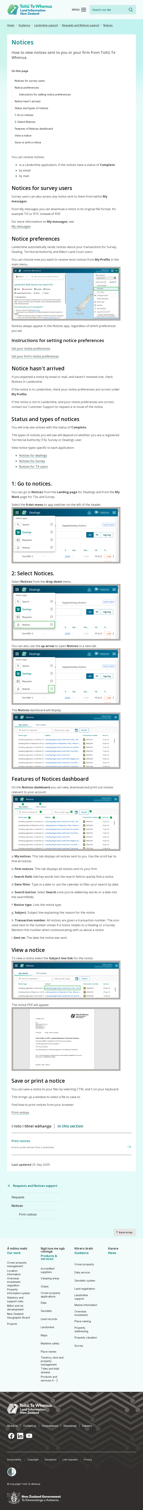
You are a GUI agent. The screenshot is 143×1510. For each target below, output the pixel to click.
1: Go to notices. (24, 115)
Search (130, 9)
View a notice (23, 135)
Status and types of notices (31, 108)
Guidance (24, 25)
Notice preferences (27, 87)
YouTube (29, 1436)
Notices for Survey (32, 461)
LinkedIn (20, 1436)
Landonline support (46, 25)
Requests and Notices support (80, 25)
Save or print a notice (28, 142)
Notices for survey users (30, 80)
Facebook (11, 1436)
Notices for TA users (33, 466)
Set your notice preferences (31, 348)
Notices (108, 25)
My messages (21, 226)
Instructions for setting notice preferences (45, 94)
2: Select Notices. (25, 121)
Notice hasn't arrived (27, 101)
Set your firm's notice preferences (35, 356)
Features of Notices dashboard (34, 128)
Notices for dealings (33, 455)
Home (10, 25)
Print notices (20, 1112)
